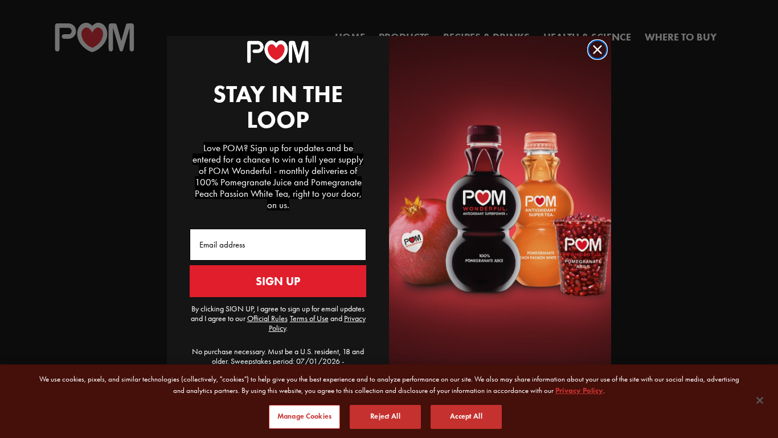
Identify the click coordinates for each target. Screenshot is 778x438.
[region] (389, 401)
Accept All (466, 416)
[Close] (759, 400)
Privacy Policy (579, 390)
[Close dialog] (597, 49)
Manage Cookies (304, 416)
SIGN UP (278, 281)
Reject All (385, 416)
